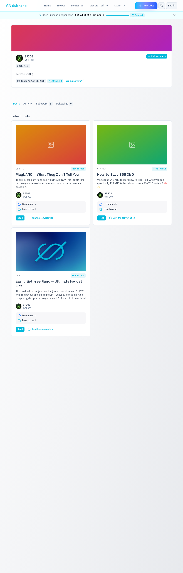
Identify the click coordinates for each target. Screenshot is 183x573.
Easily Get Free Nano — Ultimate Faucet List (49, 283)
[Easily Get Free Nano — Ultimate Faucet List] (51, 251)
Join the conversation (42, 218)
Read (20, 218)
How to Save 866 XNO (115, 174)
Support (139, 15)
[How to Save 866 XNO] (132, 144)
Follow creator (158, 56)
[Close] (174, 15)
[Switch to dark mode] (162, 6)
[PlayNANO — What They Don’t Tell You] (51, 144)
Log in (171, 5)
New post (149, 5)
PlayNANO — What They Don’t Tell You (47, 174)
